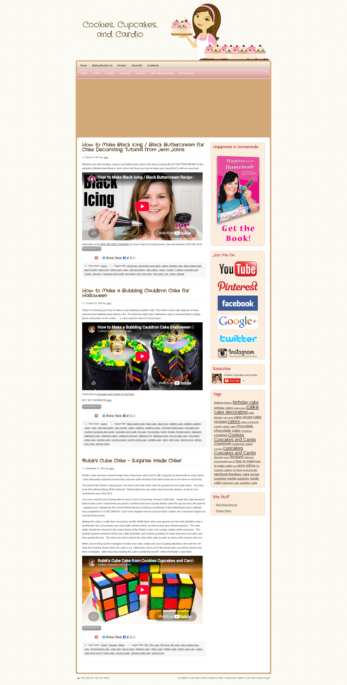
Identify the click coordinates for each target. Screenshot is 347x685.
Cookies (109, 73)
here (108, 400)
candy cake (229, 426)
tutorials (180, 274)
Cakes (83, 73)
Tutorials (140, 73)
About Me (137, 65)
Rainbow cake (143, 649)
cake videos (152, 270)
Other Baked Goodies (162, 73)
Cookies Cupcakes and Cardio (99, 432)
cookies (170, 270)
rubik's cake (157, 649)
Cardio (96, 73)
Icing (235, 466)
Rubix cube (108, 653)
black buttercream (193, 266)
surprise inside (119, 440)
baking (165, 266)
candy (218, 426)
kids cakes (158, 274)
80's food (164, 645)
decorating (130, 274)
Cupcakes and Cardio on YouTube (115, 394)
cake (125, 270)
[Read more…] (91, 248)
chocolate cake (227, 430)
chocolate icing (192, 428)
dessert (218, 457)
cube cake (116, 649)
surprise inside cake (137, 440)
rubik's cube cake (186, 649)
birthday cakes (223, 408)
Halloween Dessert (128, 436)
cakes (162, 270)
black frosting (90, 270)
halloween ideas (160, 436)
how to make (128, 649)
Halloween (196, 432)
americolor (132, 266)
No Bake (238, 470)
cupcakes (97, 274)
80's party (175, 645)
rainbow (221, 474)
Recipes (122, 65)
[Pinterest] (96, 257)
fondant (171, 432)
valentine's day (230, 482)
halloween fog (145, 436)
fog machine (153, 432)
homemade (220, 461)
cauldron (140, 428)
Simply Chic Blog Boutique (253, 678)
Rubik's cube (170, 649)
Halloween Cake (92, 436)
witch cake (174, 440)
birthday (227, 402)
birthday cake (176, 266)
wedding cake (154, 440)
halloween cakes (109, 436)
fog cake (142, 432)
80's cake (154, 645)
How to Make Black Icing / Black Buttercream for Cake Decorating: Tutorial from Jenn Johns (143, 147)
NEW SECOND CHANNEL (114, 244)
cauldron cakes (152, 428)
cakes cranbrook (250, 422)
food (139, 274)
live (166, 274)
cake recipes (120, 428)
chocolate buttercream (172, 428)
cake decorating (137, 270)
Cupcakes (125, 73)
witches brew (187, 440)
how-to (231, 461)
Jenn (105, 157)
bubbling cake (176, 424)
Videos (121, 645)
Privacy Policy (223, 511)
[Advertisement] (173, 107)
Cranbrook (222, 444)
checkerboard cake (99, 649)
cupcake (218, 449)
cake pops (228, 417)
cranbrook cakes (242, 443)
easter (226, 457)
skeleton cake (103, 440)
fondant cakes (183, 432)
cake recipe (243, 417)
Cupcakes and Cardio (113, 274)
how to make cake (179, 436)
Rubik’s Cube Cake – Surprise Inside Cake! (131, 460)
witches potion (103, 444)
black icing (104, 270)
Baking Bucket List (102, 65)
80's (147, 645)
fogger (164, 432)
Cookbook (153, 65)
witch (165, 440)
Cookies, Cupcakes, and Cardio (173, 11)
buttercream (116, 270)
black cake (151, 424)
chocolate (244, 426)
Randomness (186, 73)
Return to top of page (95, 678)
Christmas (246, 431)
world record (158, 653)
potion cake (90, 440)
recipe (172, 274)
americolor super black (149, 266)
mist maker (194, 436)
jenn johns (147, 274)
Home (83, 65)
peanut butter (250, 470)
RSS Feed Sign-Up (226, 505)
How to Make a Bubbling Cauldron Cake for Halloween (135, 293)
